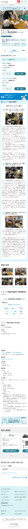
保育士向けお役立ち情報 (20, 496)
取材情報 (14, 50)
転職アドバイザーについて (20, 491)
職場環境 (23, 50)
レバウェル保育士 (4, 496)
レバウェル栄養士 (18, 499)
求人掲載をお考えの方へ (6, 505)
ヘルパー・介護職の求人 (8, 65)
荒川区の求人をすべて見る (19, 477)
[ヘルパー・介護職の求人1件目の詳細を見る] (14, 68)
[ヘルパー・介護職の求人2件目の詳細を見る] (14, 83)
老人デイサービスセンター (10, 473)
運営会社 (3, 510)
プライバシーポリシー (19, 510)
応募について (4, 494)
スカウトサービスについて (20, 494)
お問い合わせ (17, 513)
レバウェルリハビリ (5, 499)
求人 (4, 50)
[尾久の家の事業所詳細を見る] (11, 443)
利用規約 (3, 513)
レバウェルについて (5, 491)
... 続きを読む (23, 45)
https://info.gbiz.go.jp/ (10, 519)
